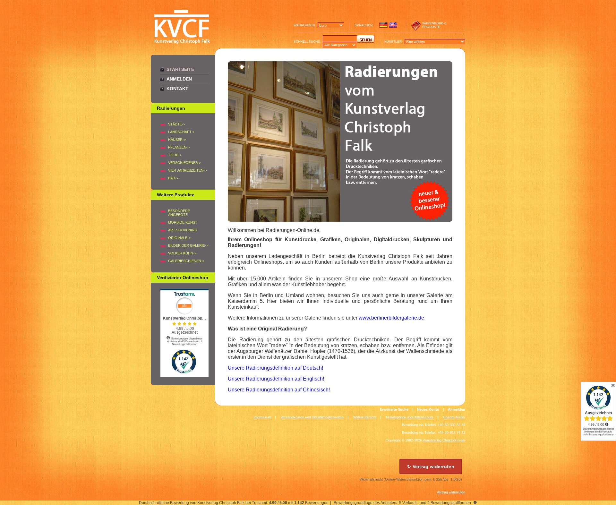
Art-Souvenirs (182, 230)
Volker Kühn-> (182, 253)
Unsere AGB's (454, 417)
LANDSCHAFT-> (181, 132)
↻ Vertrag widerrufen (430, 466)
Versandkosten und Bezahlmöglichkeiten (312, 417)
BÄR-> (173, 178)
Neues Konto (428, 409)
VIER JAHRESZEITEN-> (187, 170)
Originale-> (179, 238)
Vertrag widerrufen (451, 492)
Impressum (262, 417)
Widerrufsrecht (364, 417)
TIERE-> (175, 155)
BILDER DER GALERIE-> (188, 245)
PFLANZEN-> (179, 147)
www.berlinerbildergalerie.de (391, 318)
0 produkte (434, 25)
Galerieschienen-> (186, 261)
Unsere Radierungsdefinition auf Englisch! (276, 378)
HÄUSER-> (177, 139)
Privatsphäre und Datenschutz (409, 417)
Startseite (180, 69)
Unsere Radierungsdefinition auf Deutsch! (275, 368)
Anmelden (179, 78)
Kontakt (177, 88)
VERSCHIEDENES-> (184, 163)
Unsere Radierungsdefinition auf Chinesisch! (279, 389)
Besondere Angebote (179, 213)
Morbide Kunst (182, 222)
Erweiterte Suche (394, 409)
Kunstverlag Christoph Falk (444, 440)
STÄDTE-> (176, 124)
